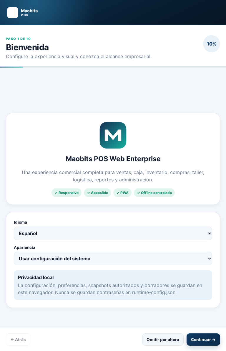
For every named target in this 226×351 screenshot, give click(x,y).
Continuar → (203, 339)
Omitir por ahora (163, 339)
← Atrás (18, 339)
